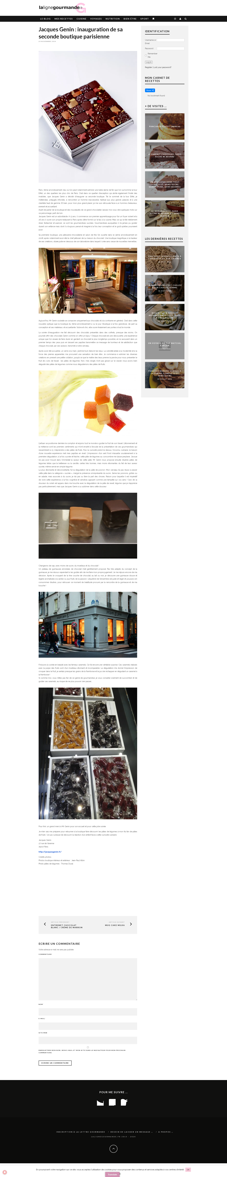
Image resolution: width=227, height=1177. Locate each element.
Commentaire (45, 954)
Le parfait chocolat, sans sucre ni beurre (164, 155)
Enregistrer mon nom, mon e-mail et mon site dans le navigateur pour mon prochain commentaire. (82, 1051)
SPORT (144, 18)
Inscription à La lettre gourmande (80, 1132)
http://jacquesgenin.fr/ (50, 852)
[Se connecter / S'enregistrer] (180, 19)
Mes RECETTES (64, 18)
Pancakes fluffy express (164, 126)
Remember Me (152, 55)
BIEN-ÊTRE (130, 18)
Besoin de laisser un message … (132, 1132)
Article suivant (117, 922)
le (45, 18)
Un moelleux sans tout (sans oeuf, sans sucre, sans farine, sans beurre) (165, 184)
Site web (43, 1033)
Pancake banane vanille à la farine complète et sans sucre (164, 373)
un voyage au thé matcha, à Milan (164, 344)
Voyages (96, 18)
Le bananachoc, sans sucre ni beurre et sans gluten (165, 213)
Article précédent (60, 922)
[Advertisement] (157, 7)
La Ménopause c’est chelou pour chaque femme (165, 286)
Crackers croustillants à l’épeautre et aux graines (164, 257)
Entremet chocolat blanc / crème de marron (67, 926)
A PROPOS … (165, 1132)
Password (149, 48)
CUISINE (81, 18)
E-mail (42, 1018)
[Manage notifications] (5, 1172)
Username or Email (150, 41)
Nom (41, 1004)
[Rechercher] (185, 19)
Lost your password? (162, 67)
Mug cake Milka (115, 925)
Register (148, 67)
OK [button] (188, 1170)
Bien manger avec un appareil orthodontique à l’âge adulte (165, 315)
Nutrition (113, 18)
